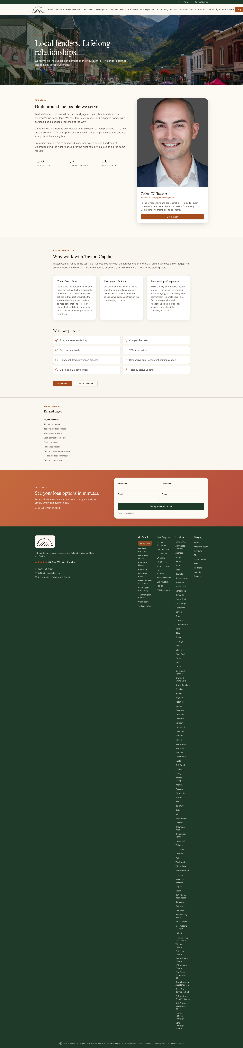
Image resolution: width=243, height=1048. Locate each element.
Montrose (180, 748)
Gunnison (180, 689)
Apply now (62, 383)
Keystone (180, 710)
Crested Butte (182, 624)
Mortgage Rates (147, 9)
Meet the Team (201, 546)
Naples (179, 886)
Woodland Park (182, 870)
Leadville (180, 718)
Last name (166, 483)
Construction (162, 582)
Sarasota (180, 902)
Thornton (180, 849)
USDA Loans (162, 562)
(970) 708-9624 (226, 9)
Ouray (178, 773)
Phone (164, 494)
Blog (166, 9)
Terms (120, 513)
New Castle (181, 756)
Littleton (179, 723)
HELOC (160, 586)
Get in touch (172, 217)
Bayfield (179, 574)
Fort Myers (180, 906)
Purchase (60, 9)
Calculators (133, 9)
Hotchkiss (180, 702)
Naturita (179, 752)
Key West (180, 910)
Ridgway (180, 806)
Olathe (179, 769)
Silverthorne (181, 818)
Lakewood (180, 714)
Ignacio (179, 706)
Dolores (179, 637)
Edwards (180, 650)
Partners (183, 9)
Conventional (163, 549)
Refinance (88, 9)
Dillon (178, 633)
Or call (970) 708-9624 (49, 508)
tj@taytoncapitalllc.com (49, 573)
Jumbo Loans (163, 566)
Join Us (193, 9)
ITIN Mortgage (163, 590)
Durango (179, 641)
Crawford (180, 620)
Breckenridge (182, 578)
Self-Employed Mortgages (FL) (182, 1006)
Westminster (181, 862)
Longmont (180, 727)
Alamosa (179, 553)
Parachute (180, 793)
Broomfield (180, 582)
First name (122, 483)
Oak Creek (180, 765)
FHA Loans (162, 553)
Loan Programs (101, 9)
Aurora (179, 565)
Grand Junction (183, 685)
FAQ (196, 563)
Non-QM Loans (164, 577)
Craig (178, 616)
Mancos (179, 735)
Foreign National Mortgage (180, 1016)
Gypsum (179, 693)
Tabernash (180, 841)
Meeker (179, 740)
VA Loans (161, 558)
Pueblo (179, 797)
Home (50, 9)
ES (213, 9)
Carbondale (181, 591)
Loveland (180, 731)
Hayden (179, 697)
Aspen (178, 561)
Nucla (178, 761)
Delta (178, 629)
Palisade (179, 789)
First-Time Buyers (73, 9)
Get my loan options (159, 506)
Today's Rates (144, 606)
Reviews (174, 9)
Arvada (179, 557)
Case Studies (200, 559)
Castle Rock (181, 599)
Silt (177, 814)
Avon (178, 569)
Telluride (179, 845)
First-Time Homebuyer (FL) (181, 975)
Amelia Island (182, 921)
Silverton (180, 822)
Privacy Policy (183, 2)
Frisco (178, 662)
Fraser (178, 658)
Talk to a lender (86, 383)
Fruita (178, 666)
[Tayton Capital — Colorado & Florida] (38, 9)
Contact (201, 9)
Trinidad (179, 853)
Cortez (179, 612)
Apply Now (145, 543)
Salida (178, 810)
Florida (123, 9)
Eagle (178, 645)
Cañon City (181, 595)
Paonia (179, 785)
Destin (178, 890)
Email (120, 494)
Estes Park (180, 654)
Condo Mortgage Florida (180, 1026)
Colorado (114, 9)
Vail (177, 858)
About (159, 9)
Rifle (177, 801)
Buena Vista (181, 586)
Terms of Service (201, 2)
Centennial (180, 607)
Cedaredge (181, 603)
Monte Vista (181, 744)
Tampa (179, 933)
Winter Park (181, 866)
